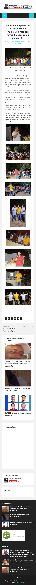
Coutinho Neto (21, 582)
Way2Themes (17, 581)
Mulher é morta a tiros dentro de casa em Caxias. (21, 515)
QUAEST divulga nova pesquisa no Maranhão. (21, 523)
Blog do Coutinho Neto (13, 42)
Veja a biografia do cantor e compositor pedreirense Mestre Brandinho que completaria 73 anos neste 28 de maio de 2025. (22, 553)
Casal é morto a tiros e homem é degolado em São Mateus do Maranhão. (17, 363)
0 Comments (18, 43)
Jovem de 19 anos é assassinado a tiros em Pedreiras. (21, 561)
